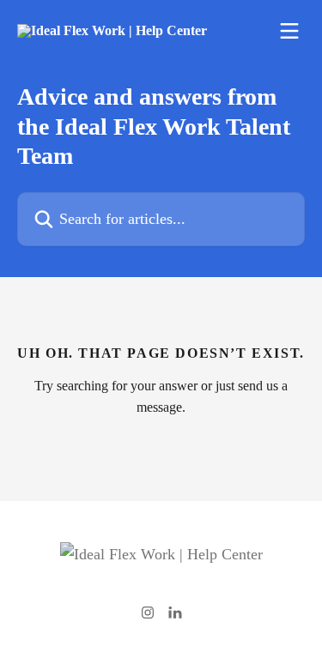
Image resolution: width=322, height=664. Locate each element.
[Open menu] (289, 31)
